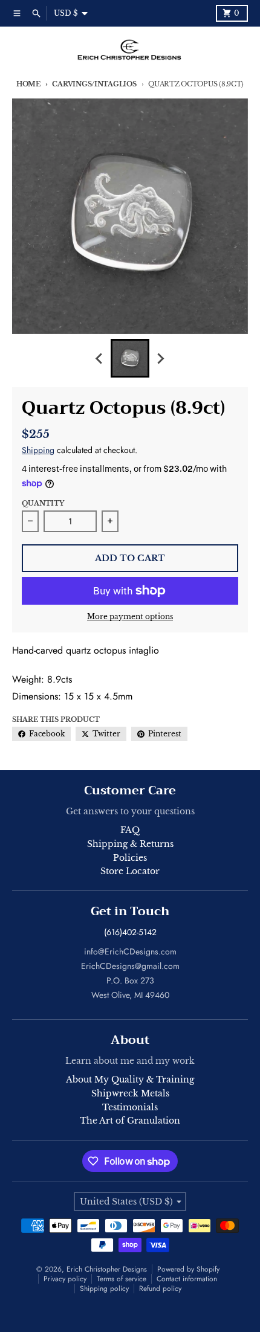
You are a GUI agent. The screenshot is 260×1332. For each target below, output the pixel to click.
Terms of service (121, 1278)
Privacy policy (65, 1278)
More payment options (130, 616)
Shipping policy (104, 1288)
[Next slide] (160, 358)
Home (28, 84)
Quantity (43, 503)
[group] (130, 358)
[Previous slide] (99, 358)
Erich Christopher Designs (107, 1269)
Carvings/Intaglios (94, 84)
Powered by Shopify (188, 1269)
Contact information (187, 1278)
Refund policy (160, 1288)
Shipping (38, 450)
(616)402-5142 (130, 932)
